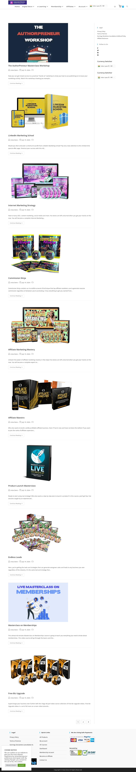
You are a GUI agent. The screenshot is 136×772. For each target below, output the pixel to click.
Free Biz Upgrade (16, 693)
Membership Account (47, 752)
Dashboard (43, 748)
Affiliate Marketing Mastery (21, 349)
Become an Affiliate (46, 756)
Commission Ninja (17, 278)
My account (43, 741)
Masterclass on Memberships (22, 625)
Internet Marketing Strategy (21, 205)
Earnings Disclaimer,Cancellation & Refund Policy (111, 36)
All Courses (43, 745)
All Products (44, 737)
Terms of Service (102, 34)
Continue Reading (17, 83)
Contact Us (43, 760)
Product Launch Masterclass (22, 485)
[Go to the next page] (88, 722)
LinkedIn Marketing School (21, 135)
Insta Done (14, 70)
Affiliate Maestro (16, 417)
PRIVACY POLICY (11, 765)
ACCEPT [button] (21, 765)
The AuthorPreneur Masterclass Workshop (28, 65)
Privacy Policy (101, 31)
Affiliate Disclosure (102, 38)
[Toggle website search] (127, 6)
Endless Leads (15, 557)
